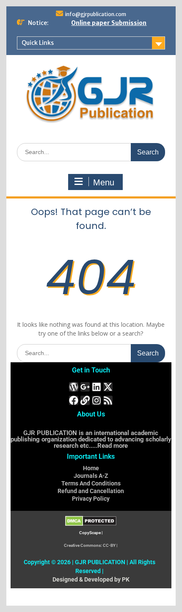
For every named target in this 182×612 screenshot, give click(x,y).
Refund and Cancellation (91, 491)
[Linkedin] (96, 386)
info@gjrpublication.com (95, 14)
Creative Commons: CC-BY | (91, 545)
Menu (103, 182)
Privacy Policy (91, 498)
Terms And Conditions (91, 483)
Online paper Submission (108, 23)
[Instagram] (96, 400)
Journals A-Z (91, 475)
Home (91, 468)
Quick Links (38, 43)
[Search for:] (91, 152)
